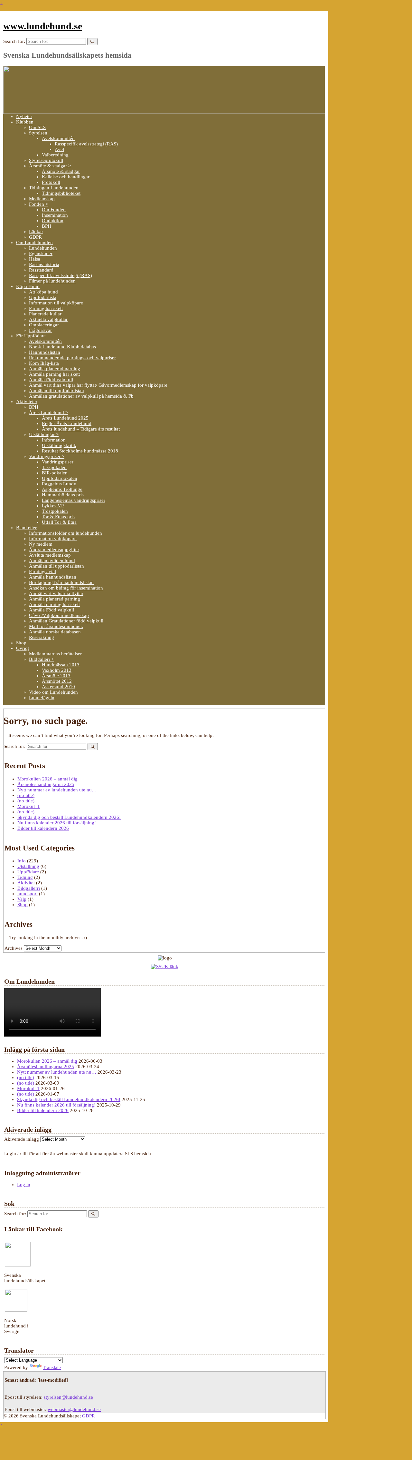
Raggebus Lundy (59, 483)
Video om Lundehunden (53, 692)
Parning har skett (46, 308)
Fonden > (38, 204)
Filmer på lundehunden (52, 280)
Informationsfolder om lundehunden (65, 533)
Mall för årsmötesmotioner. (56, 626)
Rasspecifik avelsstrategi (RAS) (86, 143)
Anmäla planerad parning (54, 368)
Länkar (36, 231)
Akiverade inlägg (21, 1139)
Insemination (55, 215)
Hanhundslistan (44, 352)
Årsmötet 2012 (57, 681)
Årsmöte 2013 (56, 675)
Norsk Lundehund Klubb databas (62, 346)
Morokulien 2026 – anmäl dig (47, 778)
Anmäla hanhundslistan (52, 577)
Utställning (28, 866)
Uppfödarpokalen (59, 478)
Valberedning (55, 154)
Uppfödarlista (42, 297)
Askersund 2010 (58, 686)
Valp (21, 899)
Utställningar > (44, 434)
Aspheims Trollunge (62, 489)
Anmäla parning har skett (54, 374)
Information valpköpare (53, 538)
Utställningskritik (59, 445)
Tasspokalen (54, 467)
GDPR (35, 237)
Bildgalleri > (41, 659)
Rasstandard (41, 270)
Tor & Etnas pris (58, 516)
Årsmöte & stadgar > (50, 165)
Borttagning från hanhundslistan (61, 582)
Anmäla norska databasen (55, 631)
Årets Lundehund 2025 (65, 418)
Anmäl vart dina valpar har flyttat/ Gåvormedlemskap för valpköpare (98, 385)
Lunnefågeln (41, 697)
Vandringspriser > (46, 456)
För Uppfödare (31, 335)
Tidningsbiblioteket (61, 193)
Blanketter (26, 527)
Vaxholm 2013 (56, 670)
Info (21, 860)
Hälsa (34, 259)
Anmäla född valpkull (51, 379)
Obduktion (52, 220)
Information (54, 439)
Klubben (24, 121)
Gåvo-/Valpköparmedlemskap (59, 615)
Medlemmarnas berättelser (55, 653)
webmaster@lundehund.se (74, 1409)
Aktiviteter (26, 401)
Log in (23, 1184)
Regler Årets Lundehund (66, 423)
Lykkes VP (53, 505)
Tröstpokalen (55, 511)
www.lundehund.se (42, 26)
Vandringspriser (57, 461)
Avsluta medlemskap (50, 555)
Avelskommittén (58, 138)
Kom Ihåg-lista (44, 363)
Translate (52, 1367)
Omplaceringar (44, 324)
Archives (14, 948)
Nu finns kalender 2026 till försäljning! (56, 822)
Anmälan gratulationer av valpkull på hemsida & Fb (81, 396)
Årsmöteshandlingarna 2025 (45, 784)
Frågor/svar (40, 330)
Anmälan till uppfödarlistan (56, 390)
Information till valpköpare (56, 302)
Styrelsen (38, 132)
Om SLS (37, 127)
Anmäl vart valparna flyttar (56, 593)
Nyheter (24, 116)
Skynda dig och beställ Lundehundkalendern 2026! (69, 817)
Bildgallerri (28, 888)
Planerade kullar (45, 313)
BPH (46, 226)
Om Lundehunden (34, 242)
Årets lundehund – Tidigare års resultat (81, 429)
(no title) (25, 795)
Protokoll (51, 182)
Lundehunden (43, 248)
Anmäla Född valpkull (51, 609)
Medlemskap (42, 198)
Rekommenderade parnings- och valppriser (72, 357)
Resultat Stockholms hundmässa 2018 (80, 450)
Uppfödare (28, 871)
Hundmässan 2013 (61, 664)
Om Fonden (54, 209)
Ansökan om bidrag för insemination (66, 588)
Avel (59, 149)
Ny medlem (40, 544)
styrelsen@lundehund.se (68, 1397)
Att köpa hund (43, 291)
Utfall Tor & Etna (59, 522)
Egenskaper (40, 253)
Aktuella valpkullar (48, 319)
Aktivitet (26, 882)
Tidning (25, 877)
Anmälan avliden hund (52, 560)
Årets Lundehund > (48, 412)
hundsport (27, 893)
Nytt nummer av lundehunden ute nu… (57, 789)
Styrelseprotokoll (46, 160)
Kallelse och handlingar (65, 176)
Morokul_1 (28, 806)
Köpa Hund (28, 286)
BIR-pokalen (55, 472)
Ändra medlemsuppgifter (54, 549)
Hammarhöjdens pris (63, 494)
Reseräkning (41, 637)
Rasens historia (44, 264)
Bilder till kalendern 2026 (43, 828)
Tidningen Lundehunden (54, 187)
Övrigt (22, 648)
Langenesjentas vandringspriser (73, 500)
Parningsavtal (42, 571)
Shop (21, 642)
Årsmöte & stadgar (61, 171)
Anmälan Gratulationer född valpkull (66, 620)
